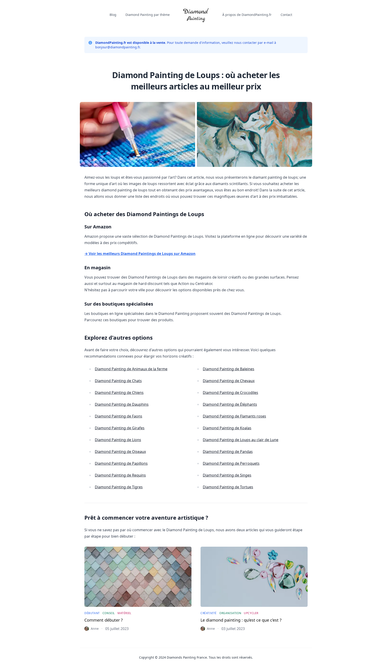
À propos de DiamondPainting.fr (247, 14)
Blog (113, 14)
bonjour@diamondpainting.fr (117, 47)
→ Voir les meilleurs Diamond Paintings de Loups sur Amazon (140, 253)
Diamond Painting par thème (147, 14)
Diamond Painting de (131, 368)
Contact (286, 14)
